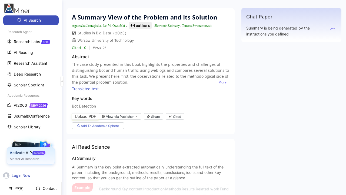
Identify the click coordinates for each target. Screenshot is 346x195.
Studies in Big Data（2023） (103, 33)
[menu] (30, 100)
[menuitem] (31, 20)
